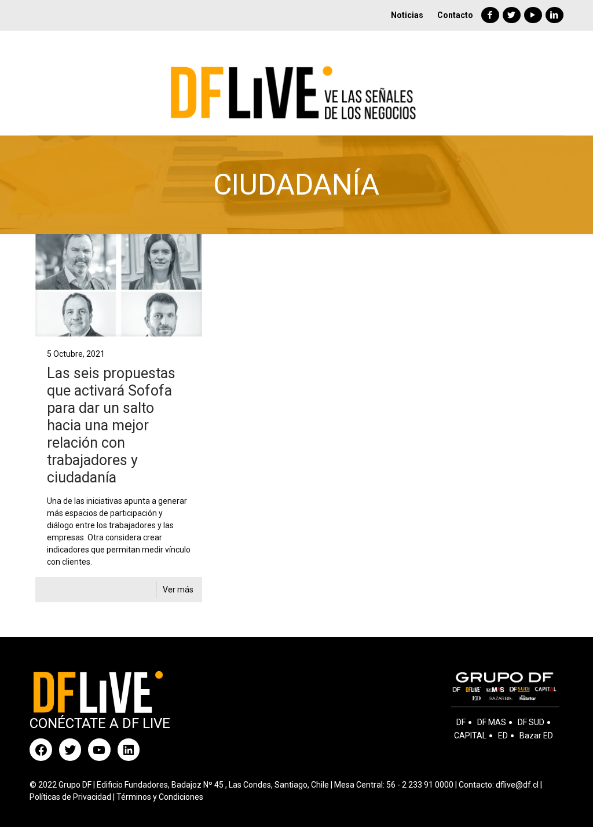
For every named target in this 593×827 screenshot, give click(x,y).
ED (503, 735)
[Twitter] (512, 15)
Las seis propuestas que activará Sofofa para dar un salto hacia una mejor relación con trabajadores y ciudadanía (111, 425)
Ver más (178, 589)
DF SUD (531, 722)
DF (461, 722)
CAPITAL (470, 735)
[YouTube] (533, 15)
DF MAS (491, 722)
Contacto (455, 15)
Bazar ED (536, 735)
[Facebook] (490, 15)
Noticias (407, 15)
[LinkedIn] (554, 15)
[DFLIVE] (297, 83)
